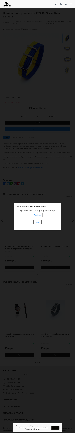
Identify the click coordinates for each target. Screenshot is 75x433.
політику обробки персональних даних (37, 429)
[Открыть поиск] (56, 4)
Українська (37, 215)
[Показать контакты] (61, 4)
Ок (55, 428)
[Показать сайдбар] (71, 4)
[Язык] (66, 4)
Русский (37, 222)
